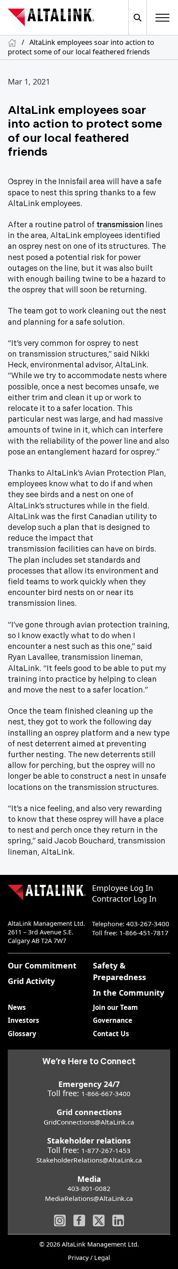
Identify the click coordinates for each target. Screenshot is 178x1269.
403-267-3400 (147, 923)
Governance (112, 1020)
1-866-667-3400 (105, 1093)
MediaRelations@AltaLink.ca (89, 1198)
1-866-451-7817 (143, 932)
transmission (120, 224)
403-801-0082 (89, 1188)
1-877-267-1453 (105, 1150)
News (17, 1007)
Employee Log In (122, 888)
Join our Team (115, 1007)
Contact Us (111, 1033)
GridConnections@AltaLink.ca (89, 1122)
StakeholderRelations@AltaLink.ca (89, 1160)
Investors (23, 1020)
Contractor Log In (124, 898)
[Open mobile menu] (162, 17)
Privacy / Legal (89, 1258)
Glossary (22, 1033)
